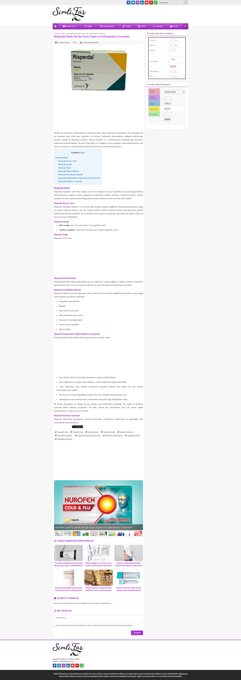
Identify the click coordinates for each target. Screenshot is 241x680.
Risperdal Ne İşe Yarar (67, 161)
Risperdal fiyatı (93, 432)
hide (82, 153)
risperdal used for (133, 435)
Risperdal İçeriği (65, 164)
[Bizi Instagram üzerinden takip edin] (137, 2)
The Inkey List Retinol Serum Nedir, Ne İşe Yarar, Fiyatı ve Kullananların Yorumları (68, 565)
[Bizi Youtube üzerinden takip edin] (146, 2)
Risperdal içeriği (109, 432)
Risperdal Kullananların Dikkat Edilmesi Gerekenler (79, 178)
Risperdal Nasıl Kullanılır (68, 171)
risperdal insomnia (126, 432)
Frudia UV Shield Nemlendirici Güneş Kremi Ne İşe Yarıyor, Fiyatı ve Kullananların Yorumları (128, 565)
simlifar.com (108, 419)
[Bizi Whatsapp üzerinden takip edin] (156, 2)
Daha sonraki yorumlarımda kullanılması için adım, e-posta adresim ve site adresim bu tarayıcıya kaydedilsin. (94, 625)
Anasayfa (57, 33)
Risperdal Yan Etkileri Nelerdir (70, 174)
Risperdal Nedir (61, 157)
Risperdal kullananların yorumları (88, 435)
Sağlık (63, 33)
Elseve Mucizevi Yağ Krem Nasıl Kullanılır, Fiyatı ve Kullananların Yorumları (98, 590)
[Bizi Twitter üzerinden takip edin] (133, 2)
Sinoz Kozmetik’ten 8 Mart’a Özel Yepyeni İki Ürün (83, 527)
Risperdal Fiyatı (64, 167)
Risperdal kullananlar (64, 435)
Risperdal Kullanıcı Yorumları (70, 181)
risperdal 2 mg (78, 432)
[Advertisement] (98, 113)
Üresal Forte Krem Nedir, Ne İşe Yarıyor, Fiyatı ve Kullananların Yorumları (128, 590)
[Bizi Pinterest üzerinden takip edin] (151, 2)
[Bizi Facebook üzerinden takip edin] (128, 2)
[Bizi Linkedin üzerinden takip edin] (142, 2)
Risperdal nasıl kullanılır (114, 435)
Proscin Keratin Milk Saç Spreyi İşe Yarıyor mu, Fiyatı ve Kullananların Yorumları (68, 590)
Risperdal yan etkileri (64, 439)
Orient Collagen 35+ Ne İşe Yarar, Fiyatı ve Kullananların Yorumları (98, 564)
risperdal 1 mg (62, 432)
